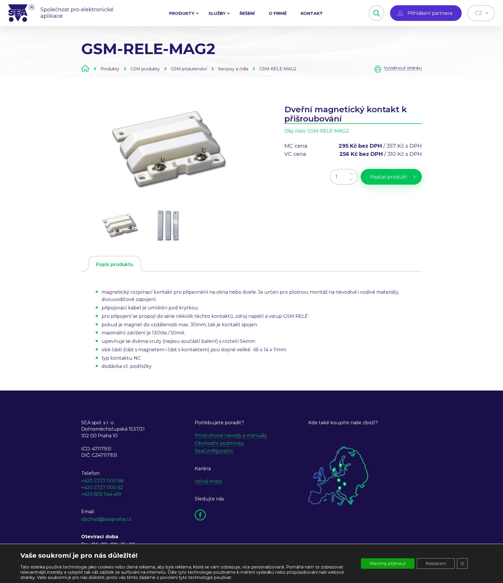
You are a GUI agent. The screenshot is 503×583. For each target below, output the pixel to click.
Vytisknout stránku (403, 68)
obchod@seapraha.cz (106, 519)
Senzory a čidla (233, 69)
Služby (217, 13)
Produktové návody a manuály (231, 435)
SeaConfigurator (214, 451)
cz (479, 13)
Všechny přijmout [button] (388, 563)
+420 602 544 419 (101, 494)
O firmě (278, 13)
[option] (168, 148)
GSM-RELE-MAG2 (277, 69)
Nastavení (436, 563)
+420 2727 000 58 (102, 481)
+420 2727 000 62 (102, 487)
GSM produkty (145, 69)
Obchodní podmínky (219, 443)
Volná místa (208, 481)
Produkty (181, 13)
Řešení (247, 13)
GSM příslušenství (189, 69)
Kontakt (312, 13)
